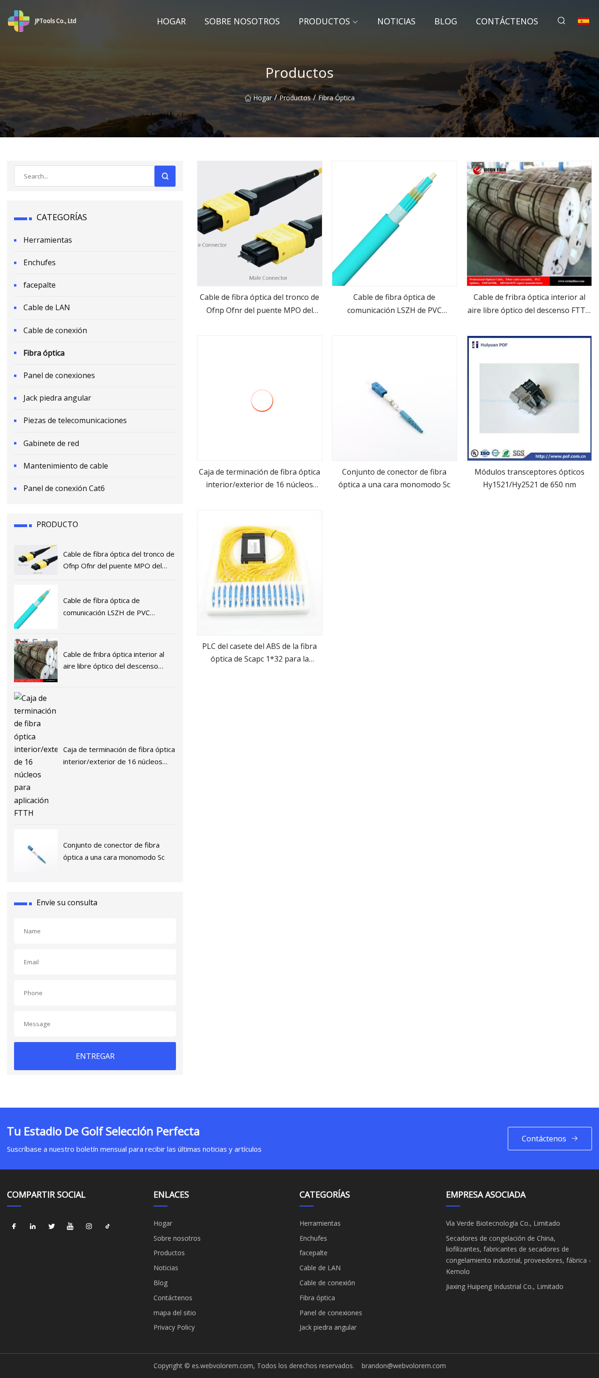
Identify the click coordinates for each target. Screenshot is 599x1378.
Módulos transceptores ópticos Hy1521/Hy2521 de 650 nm (529, 478)
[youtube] (70, 1227)
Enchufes (39, 262)
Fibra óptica (336, 97)
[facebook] (14, 1227)
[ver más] (259, 223)
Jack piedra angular (57, 398)
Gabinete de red (51, 443)
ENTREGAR (95, 1056)
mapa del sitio (174, 1312)
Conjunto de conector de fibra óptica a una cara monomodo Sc (394, 478)
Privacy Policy (174, 1327)
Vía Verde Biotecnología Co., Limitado (503, 1223)
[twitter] (51, 1227)
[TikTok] (108, 1227)
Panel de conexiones (59, 375)
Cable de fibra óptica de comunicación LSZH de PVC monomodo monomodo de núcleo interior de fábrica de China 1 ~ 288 (394, 304)
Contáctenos (507, 21)
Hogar (171, 21)
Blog (445, 21)
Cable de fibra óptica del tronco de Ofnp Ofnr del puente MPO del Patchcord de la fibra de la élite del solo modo (259, 304)
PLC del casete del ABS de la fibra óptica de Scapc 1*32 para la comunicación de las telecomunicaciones (259, 653)
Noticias (396, 21)
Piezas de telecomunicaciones (75, 420)
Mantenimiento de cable (65, 466)
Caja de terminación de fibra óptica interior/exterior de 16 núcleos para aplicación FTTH (259, 479)
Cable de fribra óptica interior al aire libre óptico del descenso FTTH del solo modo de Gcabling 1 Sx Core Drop (529, 304)
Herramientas (47, 240)
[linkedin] (33, 1227)
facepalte (39, 285)
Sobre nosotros (242, 21)
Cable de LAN (46, 307)
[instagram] (89, 1227)
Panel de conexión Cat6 (64, 488)
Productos (324, 21)
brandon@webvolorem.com (404, 1365)
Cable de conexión (55, 330)
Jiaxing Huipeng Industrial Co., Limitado (504, 1286)
